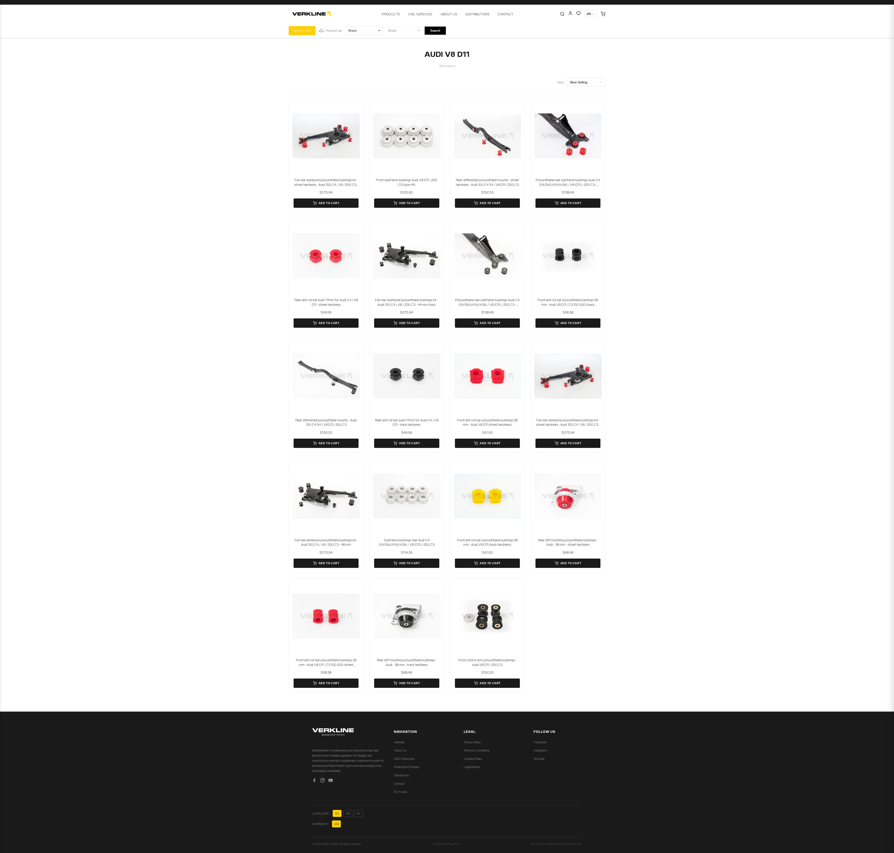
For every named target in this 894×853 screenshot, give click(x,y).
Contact (505, 14)
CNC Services (420, 14)
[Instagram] (322, 781)
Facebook (540, 742)
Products (391, 14)
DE (348, 813)
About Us (449, 14)
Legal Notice (472, 767)
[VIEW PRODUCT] (326, 136)
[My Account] (570, 14)
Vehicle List (302, 30)
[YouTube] (330, 781)
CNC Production (404, 759)
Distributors (477, 14)
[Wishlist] (578, 14)
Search (435, 30)
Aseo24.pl (454, 843)
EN (337, 813)
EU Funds (400, 792)
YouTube (539, 759)
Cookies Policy (473, 759)
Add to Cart (328, 203)
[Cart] (603, 14)
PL (358, 813)
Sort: (560, 82)
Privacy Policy (472, 742)
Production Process (406, 767)
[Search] (562, 14)
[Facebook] (314, 781)
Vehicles (399, 742)
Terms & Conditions (476, 750)
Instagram (540, 750)
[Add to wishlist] (356, 105)
